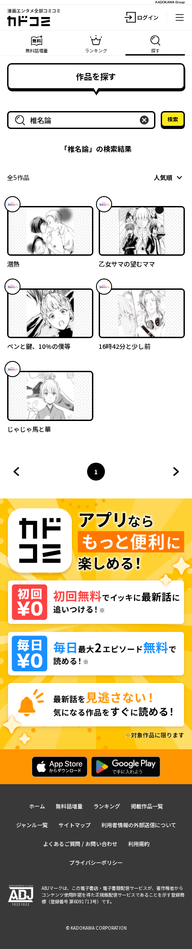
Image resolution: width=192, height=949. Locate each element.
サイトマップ (74, 825)
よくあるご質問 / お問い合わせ (80, 843)
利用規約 (139, 843)
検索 (172, 119)
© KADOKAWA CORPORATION (96, 927)
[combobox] (83, 120)
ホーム (37, 806)
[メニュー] (179, 17)
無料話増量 (69, 806)
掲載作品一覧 (147, 806)
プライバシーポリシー (96, 862)
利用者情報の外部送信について (138, 825)
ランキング (106, 806)
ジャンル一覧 (32, 825)
